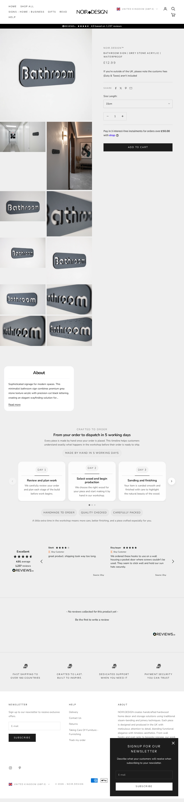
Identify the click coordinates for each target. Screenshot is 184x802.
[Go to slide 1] (89, 505)
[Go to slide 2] (92, 505)
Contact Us (75, 718)
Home (13, 6)
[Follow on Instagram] (10, 768)
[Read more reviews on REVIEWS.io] (23, 571)
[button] (41, 561)
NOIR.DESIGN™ (114, 48)
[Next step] (171, 481)
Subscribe (144, 786)
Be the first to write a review (92, 619)
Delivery (73, 712)
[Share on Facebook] (115, 88)
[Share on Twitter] (120, 88)
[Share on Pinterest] (125, 88)
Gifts (52, 11)
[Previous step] (12, 481)
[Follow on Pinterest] (20, 768)
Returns (73, 724)
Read (63, 11)
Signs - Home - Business (26, 11)
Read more (14, 404)
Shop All (27, 6)
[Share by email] (130, 88)
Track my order (77, 740)
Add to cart (138, 147)
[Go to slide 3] (94, 505)
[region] (107, 561)
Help (12, 17)
